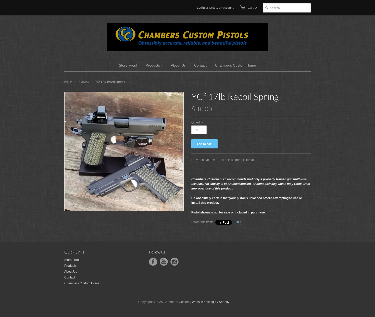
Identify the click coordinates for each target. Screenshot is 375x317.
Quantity (197, 122)
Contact (69, 277)
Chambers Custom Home (81, 283)
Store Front (72, 260)
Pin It (237, 222)
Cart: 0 (252, 7)
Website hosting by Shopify (210, 302)
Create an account (221, 7)
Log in (201, 7)
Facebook (153, 262)
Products (83, 81)
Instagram (174, 262)
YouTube (164, 262)
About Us (70, 271)
